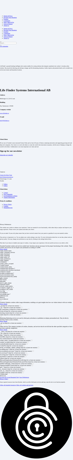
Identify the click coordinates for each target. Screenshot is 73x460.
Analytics (2, 302)
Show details (3, 249)
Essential (2, 246)
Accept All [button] (3, 377)
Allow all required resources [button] (8, 385)
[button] (36, 423)
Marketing (3, 318)
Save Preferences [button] (24, 377)
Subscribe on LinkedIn (6, 155)
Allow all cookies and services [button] (24, 385)
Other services (4, 326)
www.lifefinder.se (4, 113)
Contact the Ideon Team (6, 175)
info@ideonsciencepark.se (6, 177)
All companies (4, 46)
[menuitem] (8, 16)
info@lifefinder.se (4, 120)
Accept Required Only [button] (12, 377)
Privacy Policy (4, 379)
